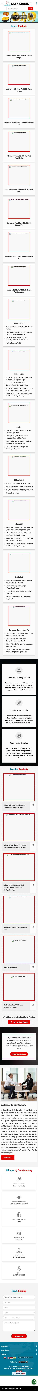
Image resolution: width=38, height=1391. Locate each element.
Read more (7, 1157)
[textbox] (17, 8)
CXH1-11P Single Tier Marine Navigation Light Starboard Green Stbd (19, 634)
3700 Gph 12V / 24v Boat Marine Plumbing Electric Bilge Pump (17, 437)
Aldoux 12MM (19, 374)
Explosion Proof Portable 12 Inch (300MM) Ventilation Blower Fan (17, 339)
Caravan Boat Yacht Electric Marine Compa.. (19, 56)
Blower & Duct (19, 323)
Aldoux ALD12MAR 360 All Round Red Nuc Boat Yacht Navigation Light (18, 384)
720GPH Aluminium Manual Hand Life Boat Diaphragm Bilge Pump (19, 442)
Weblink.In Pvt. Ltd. (27, 1368)
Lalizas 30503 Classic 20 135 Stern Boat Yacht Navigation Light (19, 539)
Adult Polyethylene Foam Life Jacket (18, 483)
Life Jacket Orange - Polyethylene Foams (19, 490)
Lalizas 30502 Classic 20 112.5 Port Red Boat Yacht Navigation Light (19, 534)
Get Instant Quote (20, 1022)
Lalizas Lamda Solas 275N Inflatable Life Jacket (18, 598)
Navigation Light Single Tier (19, 630)
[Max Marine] (17, 3)
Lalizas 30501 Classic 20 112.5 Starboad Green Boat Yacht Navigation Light (19, 528)
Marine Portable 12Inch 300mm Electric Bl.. (19, 257)
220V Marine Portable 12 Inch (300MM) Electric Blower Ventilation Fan (19, 333)
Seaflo (19, 427)
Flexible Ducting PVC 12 (13, 343)
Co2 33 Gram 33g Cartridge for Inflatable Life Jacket (16, 587)
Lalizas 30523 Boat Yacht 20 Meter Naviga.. (19, 90)
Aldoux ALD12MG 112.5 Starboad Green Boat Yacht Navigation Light (19, 395)
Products (3, 1354)
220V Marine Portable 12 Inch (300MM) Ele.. (19, 190)
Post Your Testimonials (19, 1054)
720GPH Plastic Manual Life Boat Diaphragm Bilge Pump (17, 448)
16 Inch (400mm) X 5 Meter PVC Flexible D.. (19, 157)
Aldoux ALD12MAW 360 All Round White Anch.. (19, 291)
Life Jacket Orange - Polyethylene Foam (19, 487)
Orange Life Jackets (12, 493)
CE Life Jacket (19, 480)
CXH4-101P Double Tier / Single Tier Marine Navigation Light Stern (18, 651)
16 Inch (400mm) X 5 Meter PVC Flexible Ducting (19, 328)
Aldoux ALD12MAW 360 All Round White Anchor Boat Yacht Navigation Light (19, 389)
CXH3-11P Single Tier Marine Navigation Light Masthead (19, 645)
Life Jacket (19, 577)
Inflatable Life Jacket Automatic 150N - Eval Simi (19, 592)
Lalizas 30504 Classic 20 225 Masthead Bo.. (19, 123)
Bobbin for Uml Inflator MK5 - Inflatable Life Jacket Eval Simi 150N (19, 581)
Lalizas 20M (19, 524)
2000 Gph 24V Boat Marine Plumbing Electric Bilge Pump (18, 431)
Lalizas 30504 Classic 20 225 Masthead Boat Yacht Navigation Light (19, 545)
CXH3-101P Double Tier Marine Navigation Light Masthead (16, 640)
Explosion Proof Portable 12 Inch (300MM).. (19, 224)
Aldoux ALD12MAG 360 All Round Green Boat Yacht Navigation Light (19, 378)
